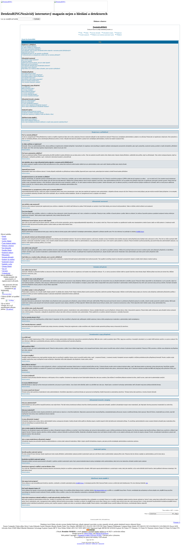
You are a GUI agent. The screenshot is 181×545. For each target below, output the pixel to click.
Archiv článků (6, 241)
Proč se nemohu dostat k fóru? (30, 80)
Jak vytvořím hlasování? (28, 78)
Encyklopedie (6, 248)
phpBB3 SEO (95, 543)
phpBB (96, 519)
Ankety (4, 239)
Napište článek (7, 250)
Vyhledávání (6, 273)
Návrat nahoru (26, 140)
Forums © (176, 522)
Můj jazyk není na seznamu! (30, 64)
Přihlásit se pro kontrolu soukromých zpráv (103, 35)
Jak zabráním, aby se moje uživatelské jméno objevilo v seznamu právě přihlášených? (46, 50)
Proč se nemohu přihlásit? (29, 46)
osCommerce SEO (81, 543)
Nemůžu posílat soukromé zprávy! (31, 111)
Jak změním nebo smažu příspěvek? (32, 75)
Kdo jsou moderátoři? (28, 102)
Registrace (119, 33)
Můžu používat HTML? (28, 88)
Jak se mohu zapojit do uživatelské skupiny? (34, 105)
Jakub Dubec (88, 533)
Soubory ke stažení (8, 259)
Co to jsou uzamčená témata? (30, 96)
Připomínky (6, 255)
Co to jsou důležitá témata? (29, 94)
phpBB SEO (88, 543)
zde (15, 288)
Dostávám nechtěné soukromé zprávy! (33, 113)
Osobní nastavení (84, 35)
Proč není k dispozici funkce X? (30, 120)
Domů (4, 236)
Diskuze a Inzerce (8, 246)
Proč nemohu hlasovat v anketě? (31, 82)
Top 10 (4, 269)
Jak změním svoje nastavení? (30, 60)
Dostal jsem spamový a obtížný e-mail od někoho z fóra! (37, 114)
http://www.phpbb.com (100, 490)
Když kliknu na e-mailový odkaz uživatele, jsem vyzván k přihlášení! (41, 68)
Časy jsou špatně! (27, 61)
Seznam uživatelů (8, 257)
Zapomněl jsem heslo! (28, 52)
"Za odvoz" (10, 309)
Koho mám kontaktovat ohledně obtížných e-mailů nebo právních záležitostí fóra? (45, 122)
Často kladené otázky (9, 243)
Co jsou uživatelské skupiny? (30, 103)
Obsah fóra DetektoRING (28, 39)
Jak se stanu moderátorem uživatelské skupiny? (35, 106)
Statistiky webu (7, 264)
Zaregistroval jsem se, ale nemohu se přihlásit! (35, 53)
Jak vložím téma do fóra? (29, 73)
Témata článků (7, 266)
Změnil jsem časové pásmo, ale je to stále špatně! (36, 62)
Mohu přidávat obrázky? (29, 91)
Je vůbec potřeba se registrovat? (31, 47)
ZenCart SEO (101, 543)
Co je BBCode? (26, 87)
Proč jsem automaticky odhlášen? (31, 49)
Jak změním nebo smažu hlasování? (32, 79)
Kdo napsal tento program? (29, 119)
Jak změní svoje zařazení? (29, 67)
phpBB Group (140, 231)
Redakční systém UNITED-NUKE (90, 535)
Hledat (86, 33)
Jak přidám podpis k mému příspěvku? (33, 76)
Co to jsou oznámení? (28, 93)
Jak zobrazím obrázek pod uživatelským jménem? (36, 65)
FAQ (81, 33)
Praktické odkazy (7, 252)
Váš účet (5, 271)
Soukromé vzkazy (8, 262)
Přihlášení (119, 35)
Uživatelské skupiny (108, 33)
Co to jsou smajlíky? (27, 90)
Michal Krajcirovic (102, 533)
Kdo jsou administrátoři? (29, 100)
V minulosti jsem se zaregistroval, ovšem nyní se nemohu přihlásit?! (41, 55)
